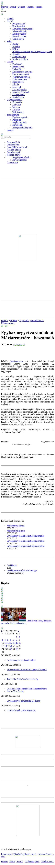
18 (6, 646)
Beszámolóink (18, 26)
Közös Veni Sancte (15, 691)
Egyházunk (17, 64)
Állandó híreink (19, 31)
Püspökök (16, 120)
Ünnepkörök (18, 39)
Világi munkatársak (21, 77)
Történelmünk (13, 115)
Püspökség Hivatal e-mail (24, 854)
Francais (30, 7)
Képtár (15, 44)
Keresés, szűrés (19, 36)
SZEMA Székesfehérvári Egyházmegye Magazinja (32, 50)
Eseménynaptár (19, 34)
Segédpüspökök (19, 122)
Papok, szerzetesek (20, 74)
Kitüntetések (18, 82)
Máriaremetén (16, 361)
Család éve (11, 565)
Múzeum (16, 107)
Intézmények (18, 66)
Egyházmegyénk (19, 117)
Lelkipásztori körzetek (22, 72)
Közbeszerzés (18, 94)
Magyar (4, 7)
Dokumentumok (19, 79)
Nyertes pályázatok (20, 92)
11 (6, 643)
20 (11, 646)
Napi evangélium (20, 59)
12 (8, 643)
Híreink (10, 18)
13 (11, 643)
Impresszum (6, 854)
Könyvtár (16, 104)
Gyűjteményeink (14, 99)
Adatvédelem (18, 97)
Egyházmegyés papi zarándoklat (21, 660)
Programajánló (18, 23)
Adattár (10, 61)
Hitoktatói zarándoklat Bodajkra (21, 710)
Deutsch (21, 7)
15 (17, 643)
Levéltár (16, 109)
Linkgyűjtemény (19, 89)
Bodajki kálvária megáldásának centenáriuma (27, 689)
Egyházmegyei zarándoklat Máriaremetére (25, 536)
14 (14, 643)
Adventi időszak (19, 160)
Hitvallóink (17, 125)
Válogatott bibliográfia (22, 127)
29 (17, 649)
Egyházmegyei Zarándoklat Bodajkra (23, 701)
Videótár (16, 46)
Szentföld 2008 (19, 56)
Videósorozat (18, 112)
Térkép (15, 84)
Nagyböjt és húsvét (20, 157)
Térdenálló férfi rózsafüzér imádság (22, 679)
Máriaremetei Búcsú (16, 531)
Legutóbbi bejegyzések (22, 29)
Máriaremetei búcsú (15, 525)
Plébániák (16, 69)
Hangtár (16, 54)
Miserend (16, 87)
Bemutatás (17, 102)
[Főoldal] (2, 5)
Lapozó (10, 130)
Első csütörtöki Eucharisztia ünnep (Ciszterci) (27, 669)
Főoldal (4, 320)
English (13, 7)
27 (11, 649)
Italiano (39, 7)
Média (9, 41)
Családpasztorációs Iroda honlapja (22, 570)
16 (20, 643)
